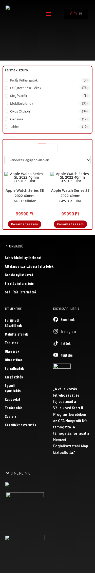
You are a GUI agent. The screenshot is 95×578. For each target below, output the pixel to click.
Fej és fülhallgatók (24, 80)
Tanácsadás (14, 407)
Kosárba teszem (24, 224)
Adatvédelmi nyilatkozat (23, 257)
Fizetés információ (19, 283)
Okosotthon (14, 359)
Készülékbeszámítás (16, 424)
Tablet (14, 126)
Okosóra (16, 119)
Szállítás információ (20, 291)
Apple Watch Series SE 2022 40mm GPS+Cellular (25, 195)
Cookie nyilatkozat (19, 274)
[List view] (53, 148)
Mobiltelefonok (21, 103)
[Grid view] (42, 148)
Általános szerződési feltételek (29, 266)
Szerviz (10, 416)
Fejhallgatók (14, 368)
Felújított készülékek (25, 88)
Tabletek (11, 342)
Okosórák (12, 351)
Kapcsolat (12, 399)
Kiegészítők (18, 95)
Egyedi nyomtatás (13, 388)
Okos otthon (20, 111)
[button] (48, 14)
